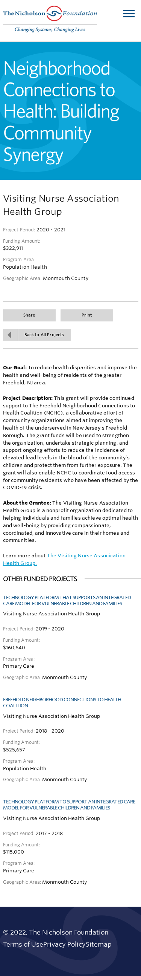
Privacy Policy (64, 944)
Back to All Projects (44, 334)
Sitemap (99, 944)
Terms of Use (23, 944)
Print (87, 315)
